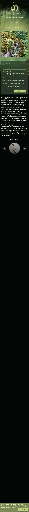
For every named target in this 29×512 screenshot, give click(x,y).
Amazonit (10, 83)
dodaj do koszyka (20, 91)
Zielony (12, 75)
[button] (4, 148)
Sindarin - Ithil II (17, 27)
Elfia (10, 77)
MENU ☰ (15, 2)
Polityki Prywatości (11, 507)
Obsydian (17, 86)
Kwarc (20, 85)
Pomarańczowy (16, 73)
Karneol (17, 85)
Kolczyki (8, 27)
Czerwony (21, 71)
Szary (8, 75)
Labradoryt (11, 86)
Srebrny (22, 73)
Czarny (16, 71)
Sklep (3, 27)
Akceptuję (23, 510)
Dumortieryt (17, 83)
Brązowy (12, 71)
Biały (8, 71)
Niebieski (9, 73)
